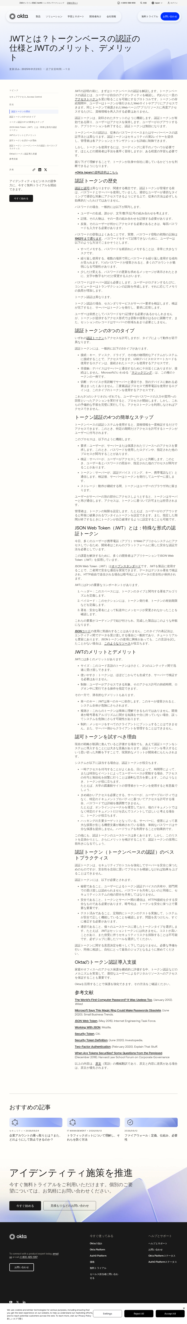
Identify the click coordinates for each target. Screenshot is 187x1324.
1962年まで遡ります (88, 238)
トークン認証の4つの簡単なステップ (26, 122)
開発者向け (95, 16)
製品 (38, 16)
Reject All (139, 1313)
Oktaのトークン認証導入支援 (23, 154)
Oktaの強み (96, 1243)
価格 (92, 1262)
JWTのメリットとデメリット (22, 135)
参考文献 (13, 159)
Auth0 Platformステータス (162, 1262)
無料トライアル (150, 16)
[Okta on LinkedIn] (24, 1302)
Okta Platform (97, 1249)
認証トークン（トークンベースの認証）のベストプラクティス (33, 147)
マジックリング (141, 372)
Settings (107, 1313)
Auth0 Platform (98, 1255)
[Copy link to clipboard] (33, 169)
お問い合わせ (170, 16)
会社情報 (111, 16)
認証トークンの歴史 (20, 111)
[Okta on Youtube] (10, 1302)
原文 (98, 1063)
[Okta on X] (17, 1302)
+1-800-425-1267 (28, 1257)
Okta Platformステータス (162, 1255)
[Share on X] (45, 169)
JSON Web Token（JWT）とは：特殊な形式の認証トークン (33, 128)
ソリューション (54, 16)
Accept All (170, 1313)
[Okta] (18, 16)
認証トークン (95, 338)
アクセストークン (86, 99)
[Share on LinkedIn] (39, 169)
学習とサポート (76, 16)
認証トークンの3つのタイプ (22, 117)
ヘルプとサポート (157, 1243)
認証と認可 (82, 188)
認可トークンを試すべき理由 (22, 140)
